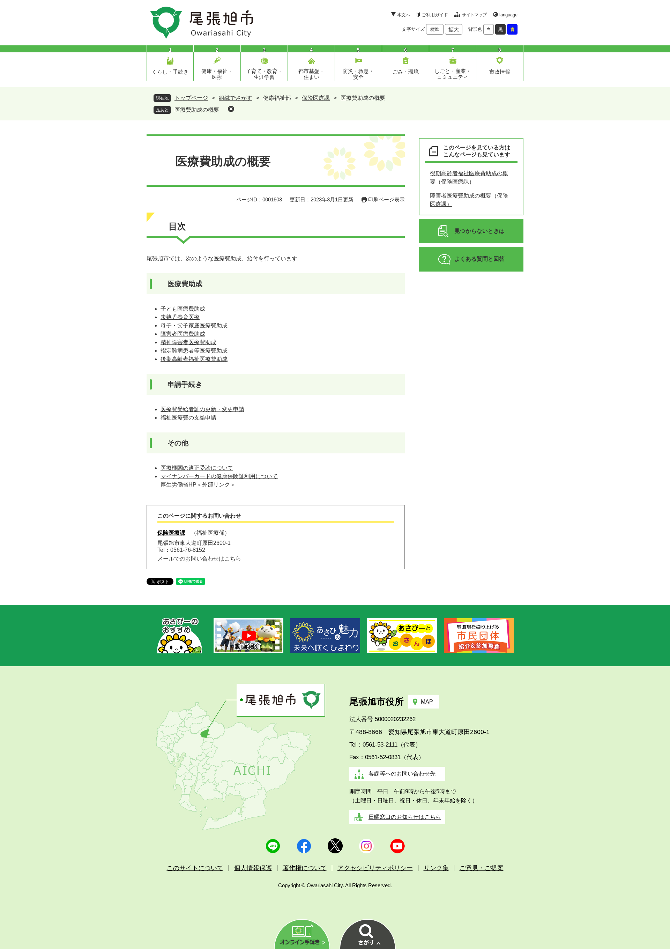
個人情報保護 (253, 868)
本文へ (403, 14)
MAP (427, 702)
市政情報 (499, 72)
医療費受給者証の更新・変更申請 (202, 409)
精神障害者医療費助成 (188, 342)
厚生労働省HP (178, 485)
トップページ (191, 98)
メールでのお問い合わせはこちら (199, 559)
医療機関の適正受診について (197, 468)
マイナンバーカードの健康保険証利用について (219, 476)
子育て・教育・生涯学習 (264, 74)
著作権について (305, 868)
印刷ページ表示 (386, 199)
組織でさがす (235, 98)
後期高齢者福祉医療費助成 (194, 359)
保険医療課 (316, 98)
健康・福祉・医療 (217, 74)
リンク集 (436, 868)
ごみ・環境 (406, 72)
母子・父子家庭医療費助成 (194, 325)
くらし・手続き (170, 72)
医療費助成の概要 (196, 110)
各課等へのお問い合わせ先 (402, 774)
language (508, 14)
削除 (231, 109)
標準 (434, 29)
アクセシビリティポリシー (375, 868)
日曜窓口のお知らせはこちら (404, 817)
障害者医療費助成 (183, 334)
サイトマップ (474, 14)
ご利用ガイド (435, 14)
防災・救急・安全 (358, 74)
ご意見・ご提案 (482, 868)
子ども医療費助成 (183, 309)
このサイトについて (195, 868)
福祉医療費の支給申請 (188, 418)
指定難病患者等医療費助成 (194, 351)
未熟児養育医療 (180, 317)
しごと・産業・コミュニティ (452, 74)
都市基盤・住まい (311, 74)
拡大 (453, 29)
